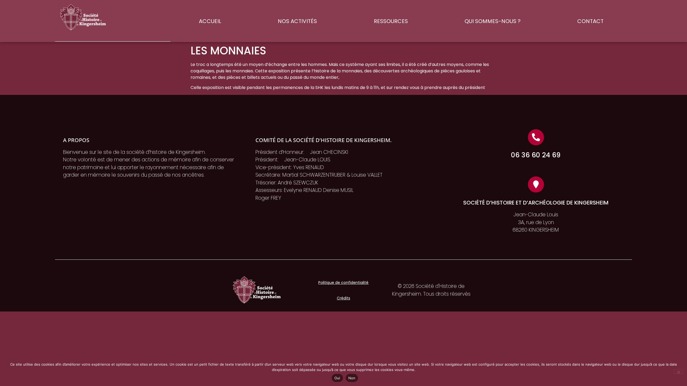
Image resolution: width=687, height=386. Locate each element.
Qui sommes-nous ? (493, 21)
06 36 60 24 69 (536, 155)
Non (352, 378)
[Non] (678, 371)
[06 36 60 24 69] (536, 137)
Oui (337, 378)
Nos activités (297, 21)
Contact (590, 21)
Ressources (391, 21)
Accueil (210, 21)
